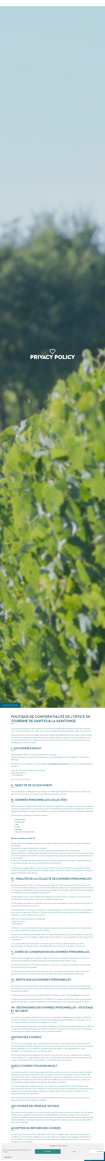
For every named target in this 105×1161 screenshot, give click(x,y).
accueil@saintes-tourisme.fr (58, 764)
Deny (74, 1151)
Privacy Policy (7, 1157)
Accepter (48, 1151)
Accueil (5, 705)
